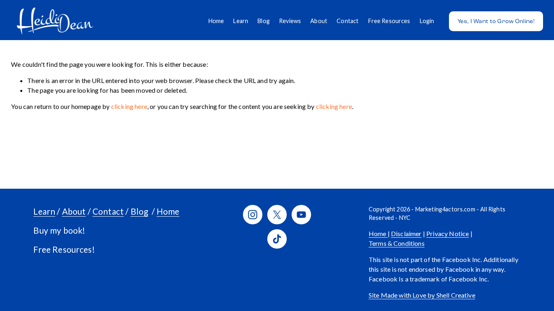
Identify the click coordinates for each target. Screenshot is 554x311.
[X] (277, 214)
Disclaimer (406, 233)
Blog (264, 20)
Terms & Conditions (397, 243)
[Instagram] (252, 214)
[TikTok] (277, 239)
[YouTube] (301, 214)
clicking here (129, 106)
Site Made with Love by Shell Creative (422, 295)
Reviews (290, 20)
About (318, 20)
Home (216, 20)
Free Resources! (63, 249)
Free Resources (389, 20)
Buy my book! (59, 230)
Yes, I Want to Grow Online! (496, 21)
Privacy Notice (447, 233)
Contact (348, 20)
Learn (240, 20)
